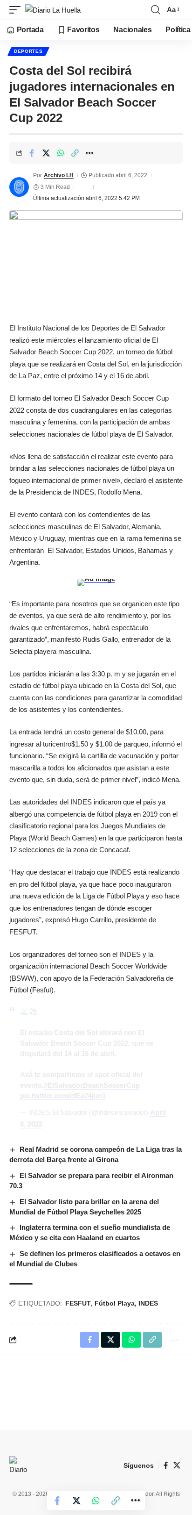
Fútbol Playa (115, 1303)
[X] (177, 1465)
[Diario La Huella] (53, 10)
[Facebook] (165, 1465)
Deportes (28, 51)
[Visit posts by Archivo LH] (19, 187)
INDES (148, 1303)
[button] (17, 10)
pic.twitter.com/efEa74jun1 (63, 1095)
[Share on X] (46, 152)
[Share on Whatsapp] (60, 152)
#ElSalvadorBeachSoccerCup (92, 1085)
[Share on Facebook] (31, 152)
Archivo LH (59, 175)
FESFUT (78, 1303)
